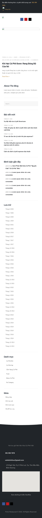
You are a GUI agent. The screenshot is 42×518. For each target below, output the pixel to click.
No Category (10, 382)
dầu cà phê (5, 60)
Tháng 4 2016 (9, 264)
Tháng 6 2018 (9, 232)
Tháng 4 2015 (9, 295)
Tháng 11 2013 (9, 346)
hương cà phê (24, 60)
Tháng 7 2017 (9, 240)
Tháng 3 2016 (9, 268)
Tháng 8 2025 (9, 209)
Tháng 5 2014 (9, 323)
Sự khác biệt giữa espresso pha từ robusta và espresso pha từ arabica (18, 144)
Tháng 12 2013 (9, 342)
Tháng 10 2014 (9, 311)
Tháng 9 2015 (9, 287)
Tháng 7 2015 (9, 291)
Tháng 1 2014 (9, 338)
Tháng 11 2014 (9, 307)
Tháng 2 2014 (9, 334)
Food (7, 374)
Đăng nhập (8, 397)
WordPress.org (9, 409)
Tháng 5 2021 (9, 229)
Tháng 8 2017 (9, 236)
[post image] (21, 41)
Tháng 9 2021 (9, 225)
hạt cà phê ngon (14, 60)
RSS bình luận (9, 405)
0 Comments (34, 60)
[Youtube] (25, 19)
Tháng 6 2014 (9, 319)
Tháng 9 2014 (9, 315)
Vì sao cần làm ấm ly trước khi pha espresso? (18, 136)
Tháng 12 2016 (9, 248)
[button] (21, 419)
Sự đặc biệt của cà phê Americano (15, 121)
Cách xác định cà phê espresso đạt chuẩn (17, 151)
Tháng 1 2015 (9, 303)
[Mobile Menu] (38, 19)
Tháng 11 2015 (9, 283)
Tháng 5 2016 (9, 260)
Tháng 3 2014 (9, 330)
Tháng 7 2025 (9, 213)
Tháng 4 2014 (9, 327)
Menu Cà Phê (10, 378)
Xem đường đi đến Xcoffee (21, 495)
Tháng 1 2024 (9, 221)
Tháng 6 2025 (9, 217)
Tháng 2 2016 (9, 272)
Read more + (6, 76)
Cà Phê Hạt (9, 365)
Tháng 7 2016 (9, 256)
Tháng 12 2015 (9, 279)
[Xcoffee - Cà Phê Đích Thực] (8, 19)
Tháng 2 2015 (9, 299)
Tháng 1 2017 (9, 244)
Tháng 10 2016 (9, 252)
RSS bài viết (9, 401)
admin (15, 57)
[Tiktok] (30, 19)
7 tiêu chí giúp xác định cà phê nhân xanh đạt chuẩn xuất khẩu (20, 129)
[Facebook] (21, 19)
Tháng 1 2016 (9, 275)
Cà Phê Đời (9, 361)
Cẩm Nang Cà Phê (24, 57)
